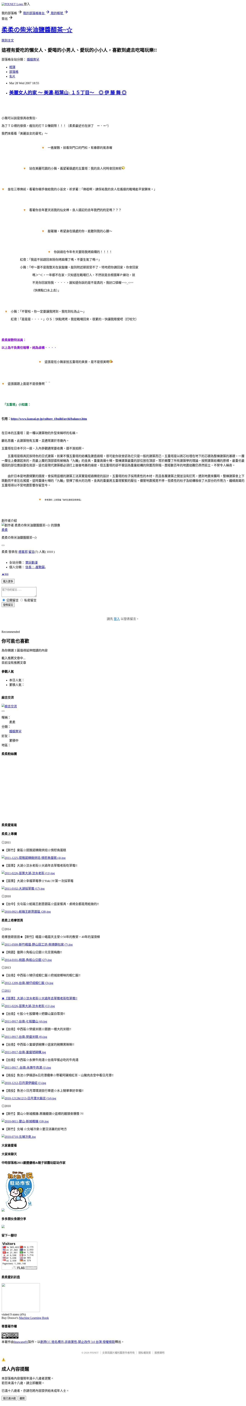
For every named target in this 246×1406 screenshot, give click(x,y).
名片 (12, 76)
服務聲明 (160, 1352)
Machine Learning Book (34, 1317)
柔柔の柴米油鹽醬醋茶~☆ (37, 29)
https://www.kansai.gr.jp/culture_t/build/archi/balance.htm (49, 418)
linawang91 (21, 1342)
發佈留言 (8, 604)
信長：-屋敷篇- (35, 567)
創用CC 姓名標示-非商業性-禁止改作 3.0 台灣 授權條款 (77, 1342)
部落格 (13, 71)
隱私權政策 (144, 1352)
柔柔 (5, 530)
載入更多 (8, 581)
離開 (22, 1398)
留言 (31, 551)
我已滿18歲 (9, 1398)
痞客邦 (23, 551)
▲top (5, 574)
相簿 (12, 67)
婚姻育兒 (33, 59)
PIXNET (94, 1352)
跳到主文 (8, 40)
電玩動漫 (31, 562)
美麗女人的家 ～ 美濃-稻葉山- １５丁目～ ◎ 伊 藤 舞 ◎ (67, 92)
